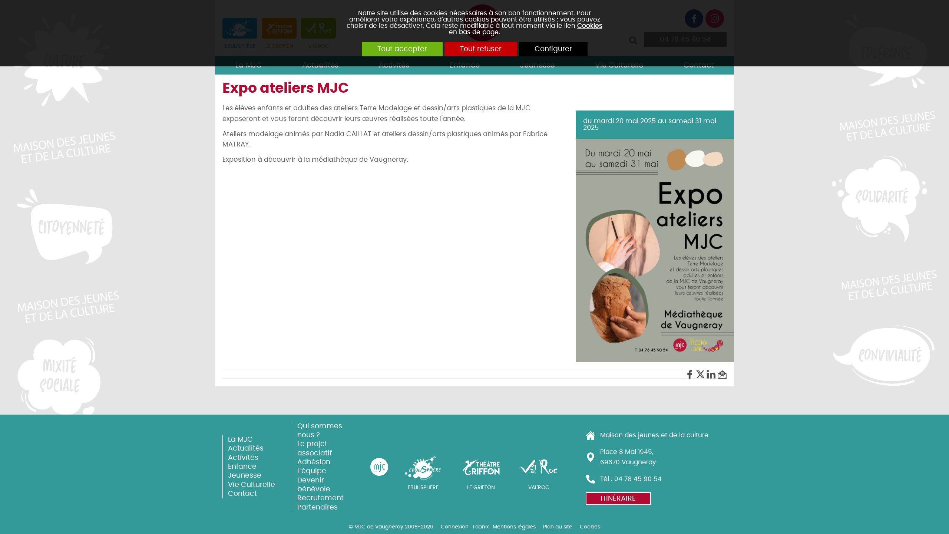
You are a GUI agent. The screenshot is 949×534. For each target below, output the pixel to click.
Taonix (480, 527)
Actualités (246, 448)
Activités (243, 457)
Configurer (553, 49)
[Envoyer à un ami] (722, 374)
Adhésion (313, 462)
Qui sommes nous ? (319, 431)
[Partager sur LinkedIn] (712, 374)
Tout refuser (481, 49)
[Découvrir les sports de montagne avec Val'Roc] (539, 467)
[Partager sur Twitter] (701, 374)
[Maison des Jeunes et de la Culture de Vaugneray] (379, 467)
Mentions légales (514, 527)
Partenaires (317, 507)
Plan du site (557, 527)
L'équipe (311, 471)
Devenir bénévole (313, 485)
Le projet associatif (314, 448)
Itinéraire (618, 498)
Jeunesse (244, 475)
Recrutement (320, 498)
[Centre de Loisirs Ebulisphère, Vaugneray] (423, 467)
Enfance (242, 466)
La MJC (240, 439)
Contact (242, 493)
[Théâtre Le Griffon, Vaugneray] (481, 467)
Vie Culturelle (251, 484)
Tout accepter (402, 49)
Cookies (589, 26)
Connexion (455, 527)
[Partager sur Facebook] (690, 374)
